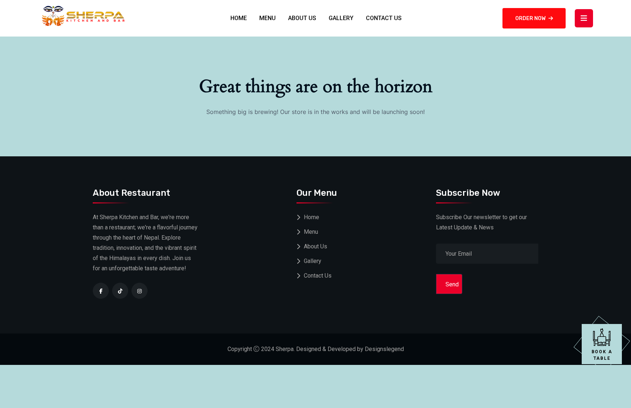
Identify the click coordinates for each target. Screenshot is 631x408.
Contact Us (384, 18)
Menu (267, 18)
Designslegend (384, 349)
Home (238, 18)
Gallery (341, 18)
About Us (302, 18)
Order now (530, 18)
